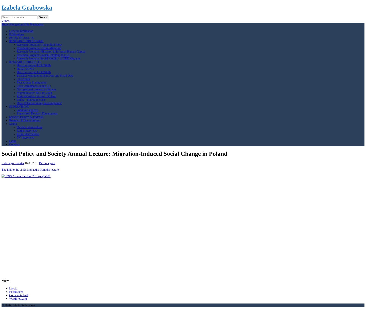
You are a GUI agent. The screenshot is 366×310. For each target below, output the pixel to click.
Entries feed (16, 291)
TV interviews (25, 137)
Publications (16, 34)
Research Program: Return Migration (39, 48)
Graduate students (27, 110)
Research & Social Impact (24, 120)
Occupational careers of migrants (36, 89)
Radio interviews (27, 130)
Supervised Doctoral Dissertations (37, 113)
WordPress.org (18, 298)
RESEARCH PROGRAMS (26, 41)
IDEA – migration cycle (31, 99)
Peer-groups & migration (32, 82)
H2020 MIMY (26, 68)
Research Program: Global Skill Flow (39, 44)
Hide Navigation (33, 24)
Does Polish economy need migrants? (39, 103)
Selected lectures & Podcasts (26, 116)
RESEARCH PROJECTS (25, 61)
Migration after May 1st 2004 (34, 92)
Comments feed (18, 295)
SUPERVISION (19, 106)
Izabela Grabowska (27, 7)
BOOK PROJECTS (21, 37)
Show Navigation (12, 24)
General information (21, 30)
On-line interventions (29, 127)
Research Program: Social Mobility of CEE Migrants (48, 58)
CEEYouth (23, 79)
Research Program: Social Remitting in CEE (43, 55)
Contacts (14, 144)
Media (13, 123)
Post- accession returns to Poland (36, 96)
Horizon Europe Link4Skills (34, 65)
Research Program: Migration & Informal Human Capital (51, 51)
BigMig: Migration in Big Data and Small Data (45, 75)
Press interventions (28, 134)
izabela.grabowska (13, 163)
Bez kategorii (47, 163)
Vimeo (6, 21)
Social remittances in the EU (34, 86)
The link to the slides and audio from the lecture (30, 169)
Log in (13, 288)
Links (12, 141)
